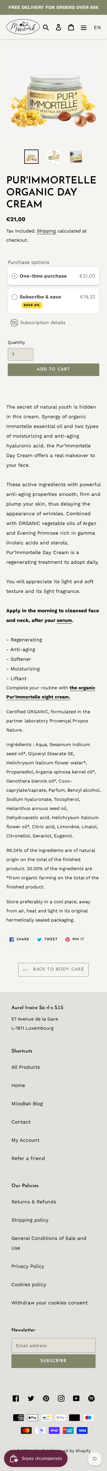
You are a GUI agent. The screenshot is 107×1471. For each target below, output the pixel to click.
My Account (25, 1140)
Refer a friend (28, 1158)
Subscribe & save (41, 300)
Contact (21, 1122)
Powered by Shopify (70, 1450)
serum (64, 620)
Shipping (46, 231)
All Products (25, 1067)
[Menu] (83, 27)
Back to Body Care (57, 969)
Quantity (16, 342)
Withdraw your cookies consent (49, 1303)
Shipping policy (30, 1220)
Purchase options (28, 262)
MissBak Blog (27, 1103)
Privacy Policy (27, 1266)
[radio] (14, 276)
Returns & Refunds (33, 1202)
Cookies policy (28, 1284)
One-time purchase (43, 276)
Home (18, 1085)
